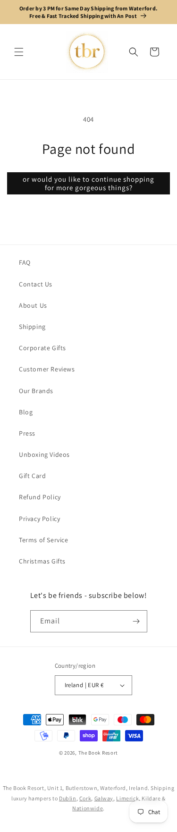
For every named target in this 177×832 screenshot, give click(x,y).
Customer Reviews (47, 369)
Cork (85, 798)
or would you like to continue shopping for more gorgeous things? (88, 183)
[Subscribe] (136, 621)
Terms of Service (43, 540)
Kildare (151, 798)
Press (27, 433)
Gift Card (32, 475)
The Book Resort (98, 752)
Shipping (32, 326)
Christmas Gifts (42, 561)
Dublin (67, 798)
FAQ (25, 262)
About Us (33, 305)
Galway (104, 798)
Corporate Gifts (42, 348)
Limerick (127, 798)
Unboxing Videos (44, 454)
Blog (26, 412)
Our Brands (36, 391)
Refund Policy (40, 497)
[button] (18, 52)
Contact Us (35, 284)
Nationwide (87, 808)
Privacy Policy (39, 518)
